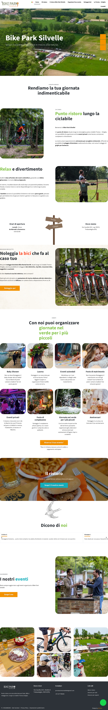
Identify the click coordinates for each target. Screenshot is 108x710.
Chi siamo (44, 2)
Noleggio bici (87, 2)
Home (37, 2)
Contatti (103, 6)
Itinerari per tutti (92, 692)
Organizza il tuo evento (74, 2)
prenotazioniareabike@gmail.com (64, 690)
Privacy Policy (24, 708)
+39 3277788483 (59, 694)
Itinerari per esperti (93, 695)
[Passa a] (32, 2)
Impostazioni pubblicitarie (37, 708)
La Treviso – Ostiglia (99, 2)
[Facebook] (36, 699)
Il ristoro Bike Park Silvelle (57, 2)
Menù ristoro (91, 690)
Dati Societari (15, 708)
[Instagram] (40, 699)
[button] (2, 537)
